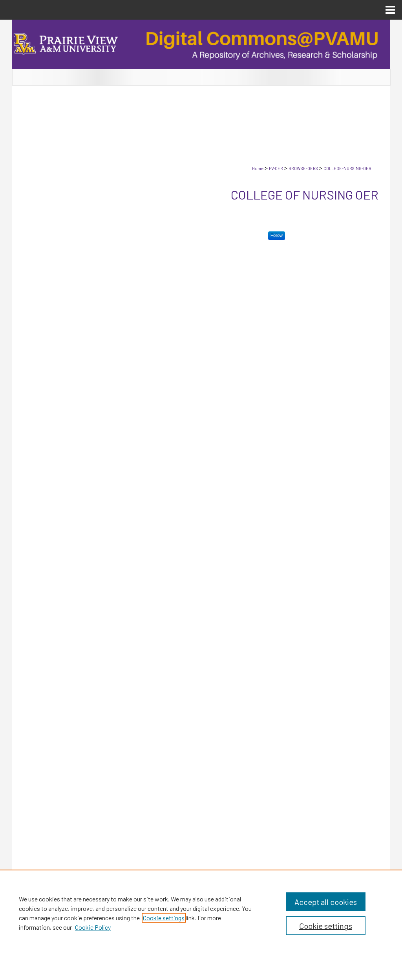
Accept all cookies (325, 902)
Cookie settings (164, 917)
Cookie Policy (93, 927)
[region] (201, 913)
